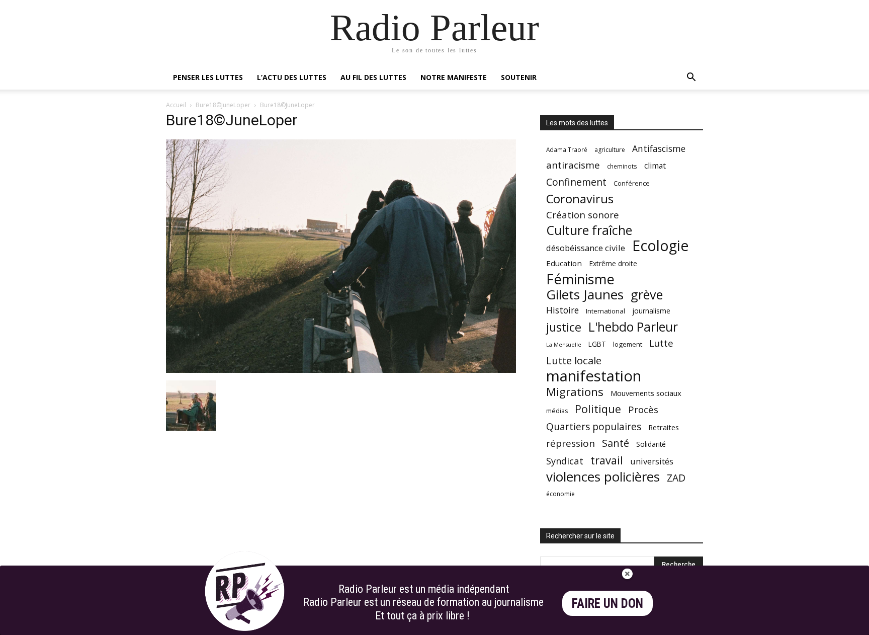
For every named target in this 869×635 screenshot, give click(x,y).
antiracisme (573, 165)
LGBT (597, 344)
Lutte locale (573, 360)
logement (627, 344)
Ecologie (660, 246)
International (605, 310)
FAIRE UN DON (607, 603)
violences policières (603, 476)
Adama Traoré (566, 149)
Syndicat (564, 460)
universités (651, 461)
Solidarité (651, 444)
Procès (643, 409)
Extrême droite (613, 263)
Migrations (574, 391)
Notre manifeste (453, 77)
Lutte (661, 343)
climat (655, 166)
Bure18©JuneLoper (223, 105)
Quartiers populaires (593, 426)
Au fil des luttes (373, 77)
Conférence (632, 183)
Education (564, 263)
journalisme (651, 310)
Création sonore (582, 214)
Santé (615, 443)
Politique (598, 409)
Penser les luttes (208, 77)
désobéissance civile (585, 248)
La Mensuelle (563, 344)
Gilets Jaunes (585, 294)
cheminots (622, 166)
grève (647, 294)
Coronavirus (580, 199)
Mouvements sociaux (646, 393)
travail (606, 460)
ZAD (676, 477)
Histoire (562, 310)
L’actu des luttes (291, 77)
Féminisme (580, 279)
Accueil (176, 105)
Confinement (576, 182)
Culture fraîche (589, 230)
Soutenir (519, 77)
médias (557, 411)
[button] (691, 78)
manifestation (593, 376)
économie (560, 494)
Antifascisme (658, 148)
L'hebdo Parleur (633, 327)
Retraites (663, 427)
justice (563, 327)
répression (570, 443)
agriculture (609, 149)
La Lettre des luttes (676, 625)
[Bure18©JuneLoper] (341, 370)
